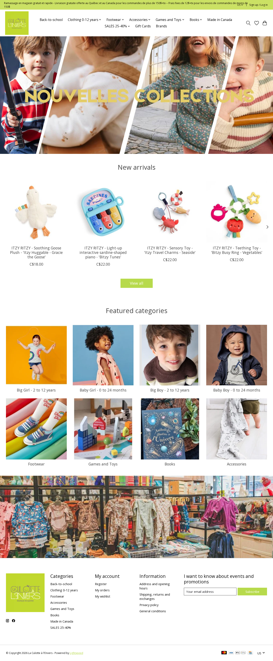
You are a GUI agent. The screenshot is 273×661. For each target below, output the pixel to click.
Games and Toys (103, 464)
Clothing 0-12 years (64, 590)
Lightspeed (76, 653)
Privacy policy (148, 605)
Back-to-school (51, 20)
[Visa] (231, 653)
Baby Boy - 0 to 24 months (236, 390)
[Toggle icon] (248, 23)
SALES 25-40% (60, 627)
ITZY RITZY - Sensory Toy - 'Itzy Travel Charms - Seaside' (170, 250)
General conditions (152, 611)
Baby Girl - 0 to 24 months (103, 390)
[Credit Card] (250, 653)
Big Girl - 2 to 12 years (36, 390)
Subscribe (252, 591)
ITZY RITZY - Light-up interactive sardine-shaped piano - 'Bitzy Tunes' (103, 252)
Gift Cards (143, 26)
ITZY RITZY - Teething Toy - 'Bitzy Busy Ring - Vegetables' (236, 250)
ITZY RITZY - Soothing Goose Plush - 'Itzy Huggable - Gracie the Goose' (36, 252)
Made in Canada (219, 20)
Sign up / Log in (258, 5)
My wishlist (102, 596)
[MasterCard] (224, 653)
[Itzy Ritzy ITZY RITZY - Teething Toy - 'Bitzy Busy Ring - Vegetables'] (236, 211)
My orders (102, 590)
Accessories (236, 464)
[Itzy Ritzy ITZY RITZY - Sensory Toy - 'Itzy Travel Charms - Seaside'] (169, 211)
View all (136, 283)
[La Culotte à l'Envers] (17, 23)
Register (101, 584)
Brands (161, 26)
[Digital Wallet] (240, 653)
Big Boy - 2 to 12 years (169, 390)
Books (170, 464)
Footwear (36, 464)
